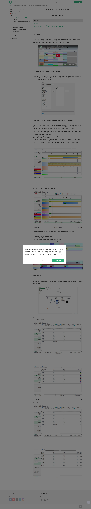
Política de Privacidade (49, 255)
